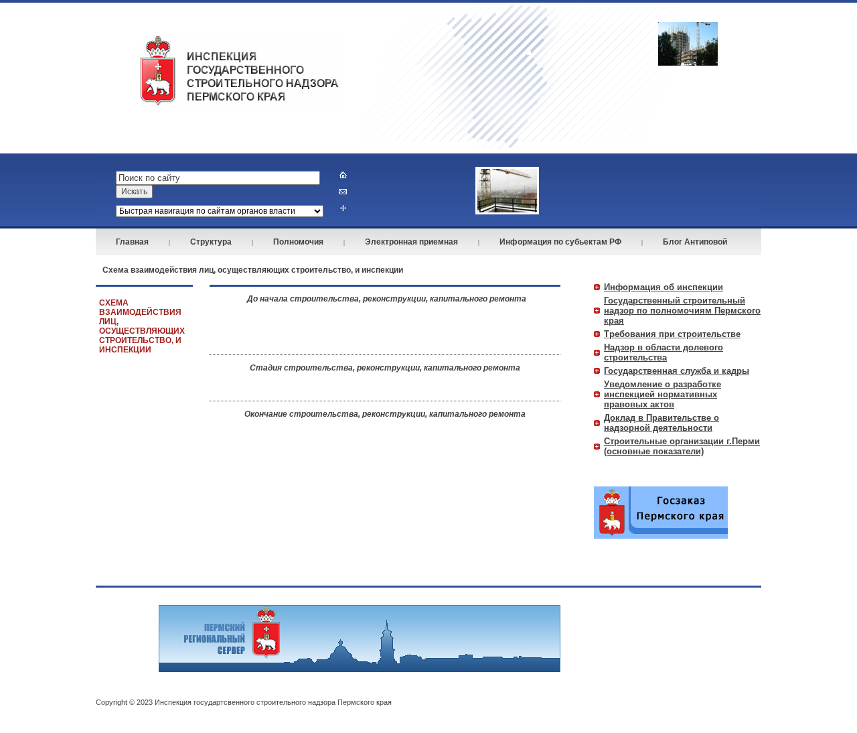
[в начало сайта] (343, 174)
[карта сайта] (343, 208)
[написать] (343, 191)
